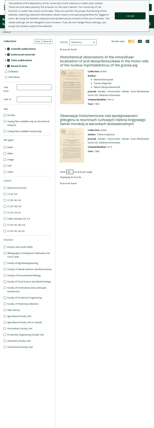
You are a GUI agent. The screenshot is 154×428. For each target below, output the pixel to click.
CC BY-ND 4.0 (14, 206)
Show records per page (76, 171)
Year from (6, 89)
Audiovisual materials (23, 54)
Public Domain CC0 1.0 (18, 218)
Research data (19, 65)
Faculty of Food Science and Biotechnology (29, 281)
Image (10, 159)
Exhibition (13, 71)
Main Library (13, 309)
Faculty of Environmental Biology (24, 275)
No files (11, 115)
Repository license (16, 187)
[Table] (147, 41)
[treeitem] (28, 48)
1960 (97, 151)
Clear (37, 41)
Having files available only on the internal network (28, 123)
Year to (7, 99)
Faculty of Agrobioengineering (22, 262)
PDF (9, 165)
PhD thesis (14, 77)
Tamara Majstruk (102, 83)
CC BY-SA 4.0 (14, 212)
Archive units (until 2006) (20, 246)
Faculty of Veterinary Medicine (22, 303)
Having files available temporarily (24, 131)
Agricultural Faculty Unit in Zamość (24, 322)
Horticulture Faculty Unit (19, 328)
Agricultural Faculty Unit (19, 316)
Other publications (21, 60)
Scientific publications (23, 48)
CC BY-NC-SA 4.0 (16, 230)
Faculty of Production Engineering (24, 297)
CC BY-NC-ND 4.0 (16, 224)
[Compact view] (140, 41)
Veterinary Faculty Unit (19, 340)
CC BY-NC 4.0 (14, 200)
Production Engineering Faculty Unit (25, 334)
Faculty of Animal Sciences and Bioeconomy (29, 269)
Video (10, 153)
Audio (10, 147)
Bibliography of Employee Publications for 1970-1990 (28, 255)
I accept (130, 15)
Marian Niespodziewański (107, 86)
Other (10, 171)
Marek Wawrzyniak (103, 79)
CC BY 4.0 (12, 193)
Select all (47, 41)
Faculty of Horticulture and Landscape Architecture (26, 289)
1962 (97, 103)
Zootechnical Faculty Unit (20, 346)
